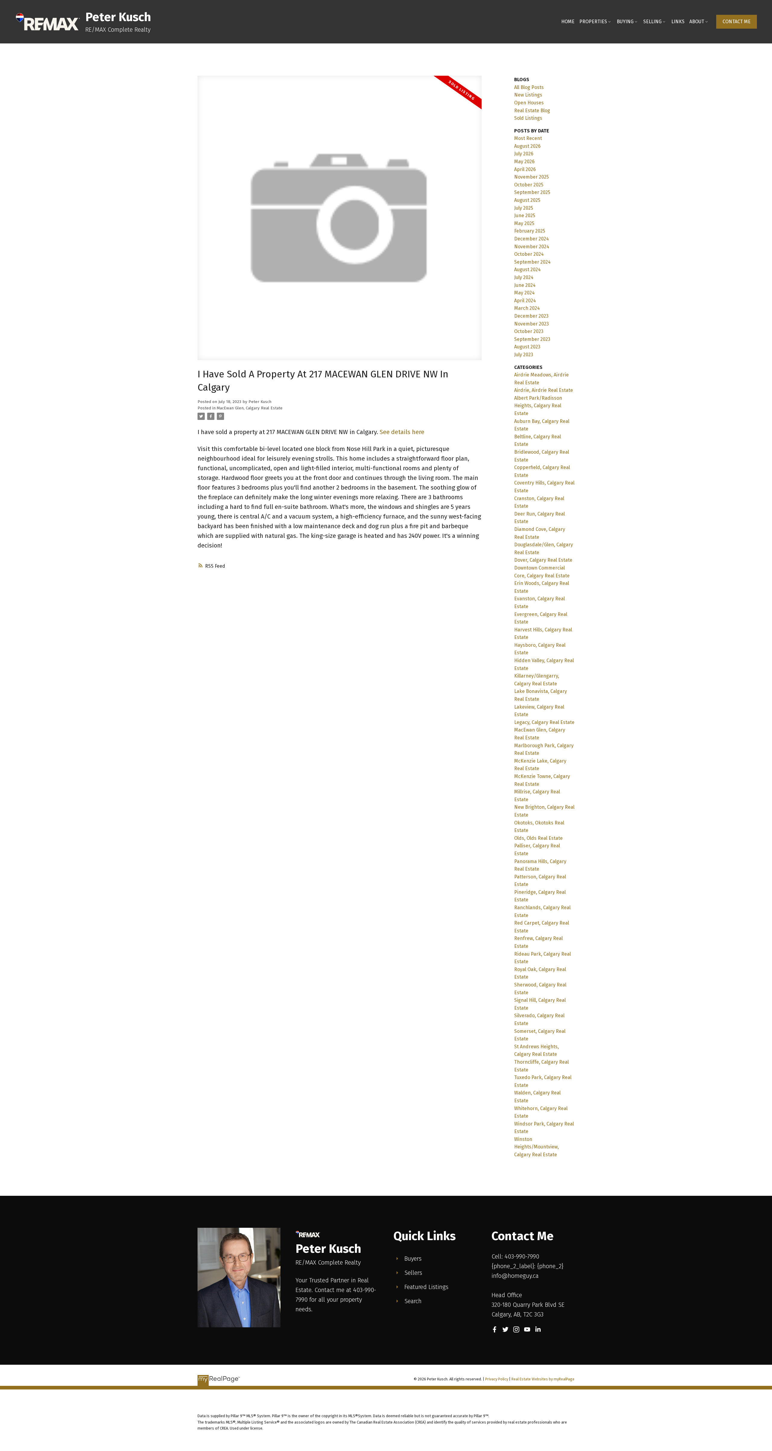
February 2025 (529, 231)
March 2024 (527, 308)
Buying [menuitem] (625, 21)
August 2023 (527, 347)
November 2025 (531, 177)
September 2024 (532, 262)
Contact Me (737, 21)
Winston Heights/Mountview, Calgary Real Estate (536, 1146)
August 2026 (527, 146)
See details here (402, 432)
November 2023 (531, 324)
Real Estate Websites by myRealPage (542, 1379)
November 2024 (531, 246)
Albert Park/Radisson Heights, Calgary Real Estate (538, 405)
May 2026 (524, 161)
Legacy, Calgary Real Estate (544, 722)
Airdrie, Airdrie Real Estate (543, 390)
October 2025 (528, 185)
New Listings (528, 95)
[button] (736, 22)
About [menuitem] (696, 21)
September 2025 (532, 192)
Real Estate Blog (532, 110)
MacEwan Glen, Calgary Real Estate (250, 408)
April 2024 (525, 300)
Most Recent (528, 138)
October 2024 (529, 254)
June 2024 (525, 285)
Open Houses (529, 103)
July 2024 (523, 277)
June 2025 (524, 215)
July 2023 (523, 354)
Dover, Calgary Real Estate (543, 560)
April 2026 (525, 169)
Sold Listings (528, 118)
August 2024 (527, 269)
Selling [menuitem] (652, 21)
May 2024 (524, 293)
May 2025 (524, 223)
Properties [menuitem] (593, 21)
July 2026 (523, 154)
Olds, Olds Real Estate (538, 838)
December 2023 (531, 316)
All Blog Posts (529, 87)
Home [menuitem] (567, 21)
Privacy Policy (496, 1379)
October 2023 (528, 331)
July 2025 (523, 208)
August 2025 (527, 200)
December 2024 (531, 239)
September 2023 (532, 339)
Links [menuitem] (678, 21)
